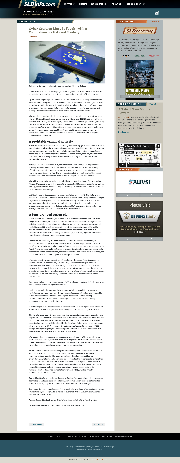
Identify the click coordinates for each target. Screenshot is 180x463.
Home (50, 436)
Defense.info (107, 436)
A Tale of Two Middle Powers (134, 111)
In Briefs (83, 4)
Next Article (98, 424)
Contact (59, 436)
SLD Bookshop (134, 4)
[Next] (150, 96)
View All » (155, 21)
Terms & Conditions (104, 460)
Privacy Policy (81, 436)
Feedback (69, 436)
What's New (69, 4)
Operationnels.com (123, 436)
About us (116, 4)
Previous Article (37, 424)
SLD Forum (94, 436)
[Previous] (130, 96)
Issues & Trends (98, 4)
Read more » (123, 132)
